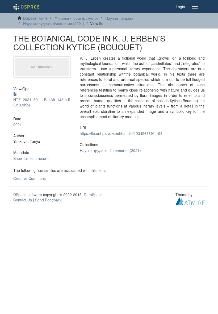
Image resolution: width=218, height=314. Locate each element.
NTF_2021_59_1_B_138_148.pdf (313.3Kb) (41, 102)
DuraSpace (93, 194)
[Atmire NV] (190, 200)
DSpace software (27, 194)
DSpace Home (35, 18)
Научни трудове (119, 18)
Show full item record (31, 158)
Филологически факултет (76, 18)
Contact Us (22, 200)
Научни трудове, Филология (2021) (53, 23)
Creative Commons (29, 178)
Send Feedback (48, 200)
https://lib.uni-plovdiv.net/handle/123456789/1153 (121, 133)
